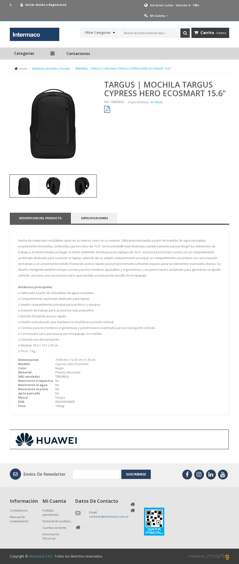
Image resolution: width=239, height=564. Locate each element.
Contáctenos (19, 510)
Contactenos (78, 53)
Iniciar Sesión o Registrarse (45, 5)
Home (23, 69)
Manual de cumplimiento (19, 519)
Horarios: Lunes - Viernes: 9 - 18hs (174, 5)
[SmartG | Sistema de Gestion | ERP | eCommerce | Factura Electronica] (217, 557)
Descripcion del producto (40, 218)
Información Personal (51, 536)
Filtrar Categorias (98, 33)
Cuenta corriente (54, 528)
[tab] (24, 186)
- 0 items (213, 32)
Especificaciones (94, 218)
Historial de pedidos (56, 521)
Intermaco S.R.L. (41, 556)
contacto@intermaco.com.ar (109, 516)
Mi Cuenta (157, 16)
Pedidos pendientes (50, 512)
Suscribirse (136, 474)
